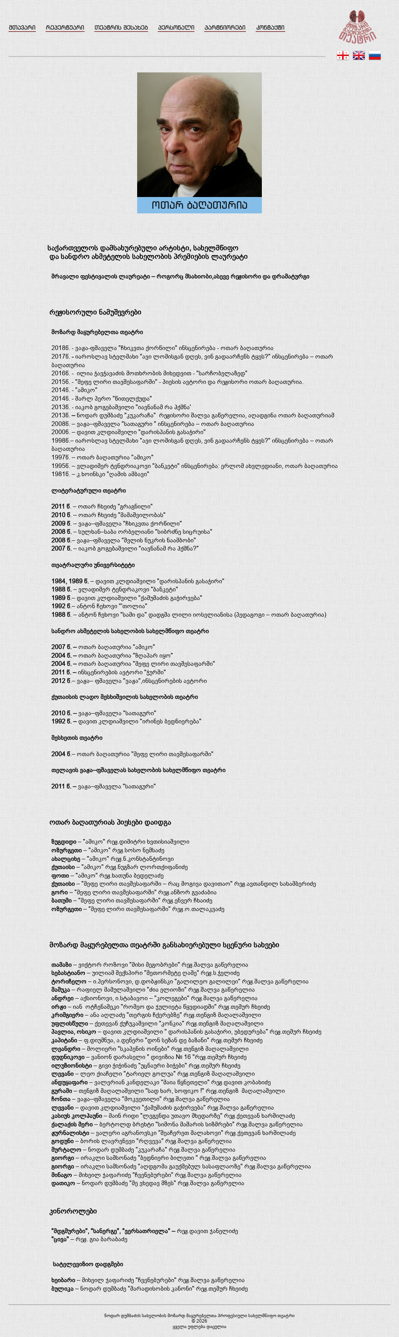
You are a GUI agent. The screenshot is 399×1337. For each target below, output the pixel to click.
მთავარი (22, 27)
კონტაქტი (270, 27)
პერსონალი (176, 27)
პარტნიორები (225, 27)
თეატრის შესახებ (121, 27)
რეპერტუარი (65, 27)
